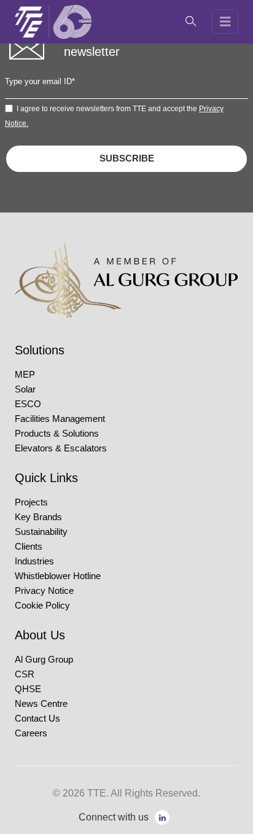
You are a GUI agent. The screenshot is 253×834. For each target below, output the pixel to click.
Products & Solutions (57, 433)
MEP (25, 375)
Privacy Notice (44, 591)
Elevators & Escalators (61, 448)
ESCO (28, 404)
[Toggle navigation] (225, 21)
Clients (28, 546)
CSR (24, 674)
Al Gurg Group (44, 659)
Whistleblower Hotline (58, 576)
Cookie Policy (42, 605)
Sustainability (41, 532)
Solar (25, 389)
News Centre (41, 704)
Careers (31, 733)
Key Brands (38, 517)
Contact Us (37, 718)
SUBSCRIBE (126, 158)
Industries (34, 561)
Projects (31, 502)
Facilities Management (60, 419)
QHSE (28, 689)
